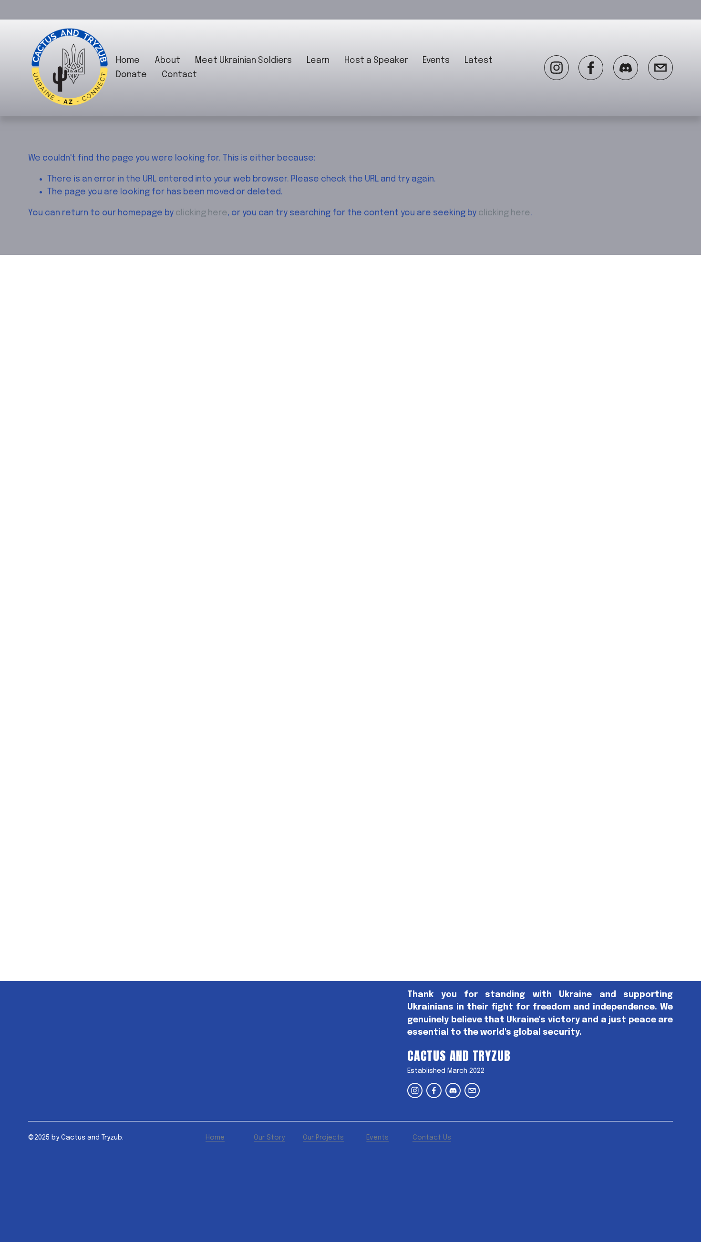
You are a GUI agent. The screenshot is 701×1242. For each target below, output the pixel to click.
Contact (179, 75)
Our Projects (323, 1137)
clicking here (201, 213)
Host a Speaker (376, 60)
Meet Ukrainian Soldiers (243, 60)
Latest (478, 60)
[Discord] (625, 67)
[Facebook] (590, 67)
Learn (318, 60)
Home (128, 60)
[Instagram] (556, 67)
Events (436, 60)
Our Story (269, 1137)
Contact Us (431, 1137)
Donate (131, 75)
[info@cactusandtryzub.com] (660, 67)
